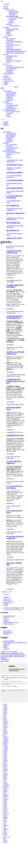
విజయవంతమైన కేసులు (11, 68)
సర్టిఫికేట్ (8, 32)
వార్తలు (5, 64)
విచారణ (8, 277)
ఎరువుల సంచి (9, 43)
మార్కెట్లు (5, 37)
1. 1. (2, 591)
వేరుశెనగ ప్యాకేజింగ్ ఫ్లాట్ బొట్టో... (14, 188)
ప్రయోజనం (11, 22)
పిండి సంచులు (9, 46)
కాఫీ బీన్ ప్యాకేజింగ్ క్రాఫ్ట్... (13, 205)
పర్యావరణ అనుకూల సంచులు (13, 44)
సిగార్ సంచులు (9, 48)
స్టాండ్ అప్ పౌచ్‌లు (10, 9)
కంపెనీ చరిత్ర (9, 57)
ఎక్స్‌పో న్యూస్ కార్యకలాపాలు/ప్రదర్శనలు (15, 67)
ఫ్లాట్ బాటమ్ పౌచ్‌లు (13, 11)
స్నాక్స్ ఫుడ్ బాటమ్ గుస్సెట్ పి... (14, 238)
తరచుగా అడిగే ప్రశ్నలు (8, 624)
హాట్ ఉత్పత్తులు (14, 653)
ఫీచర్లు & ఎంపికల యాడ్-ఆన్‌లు (16, 17)
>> (8, 591)
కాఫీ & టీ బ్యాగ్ (9, 40)
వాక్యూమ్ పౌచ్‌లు (10, 106)
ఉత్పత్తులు (5, 8)
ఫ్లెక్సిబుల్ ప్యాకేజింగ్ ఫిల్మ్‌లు (12, 16)
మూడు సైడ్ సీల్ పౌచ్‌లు (14, 25)
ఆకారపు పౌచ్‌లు (10, 98)
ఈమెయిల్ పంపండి (5, 661)
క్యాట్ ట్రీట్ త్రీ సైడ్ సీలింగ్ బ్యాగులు (15, 435)
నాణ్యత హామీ (9, 35)
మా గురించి (5, 54)
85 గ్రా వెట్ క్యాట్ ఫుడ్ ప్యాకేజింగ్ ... (15, 180)
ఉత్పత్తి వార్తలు (9, 72)
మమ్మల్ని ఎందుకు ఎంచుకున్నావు (13, 60)
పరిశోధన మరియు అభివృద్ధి (12, 29)
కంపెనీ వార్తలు (9, 65)
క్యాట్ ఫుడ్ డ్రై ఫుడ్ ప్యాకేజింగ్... (14, 172)
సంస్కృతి (5, 619)
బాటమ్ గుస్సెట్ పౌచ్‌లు (11, 92)
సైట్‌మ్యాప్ (21, 653)
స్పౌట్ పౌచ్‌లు (12, 14)
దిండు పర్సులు (9, 103)
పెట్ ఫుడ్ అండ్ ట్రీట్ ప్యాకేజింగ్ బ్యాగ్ (14, 41)
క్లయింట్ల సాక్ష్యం (9, 70)
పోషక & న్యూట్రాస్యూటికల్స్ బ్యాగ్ (13, 49)
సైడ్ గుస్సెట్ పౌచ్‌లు (13, 13)
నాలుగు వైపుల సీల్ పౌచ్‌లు (12, 105)
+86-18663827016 (7, 609)
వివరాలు (12, 277)
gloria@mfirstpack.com (17, 609)
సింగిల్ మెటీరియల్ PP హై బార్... (14, 165)
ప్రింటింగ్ (11, 21)
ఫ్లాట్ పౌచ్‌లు (9, 24)
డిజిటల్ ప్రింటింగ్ (9, 30)
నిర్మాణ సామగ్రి (12, 19)
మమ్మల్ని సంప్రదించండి (8, 73)
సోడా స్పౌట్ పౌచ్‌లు (8, 656)
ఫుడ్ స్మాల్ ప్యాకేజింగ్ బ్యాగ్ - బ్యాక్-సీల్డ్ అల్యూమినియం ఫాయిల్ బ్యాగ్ (15, 381)
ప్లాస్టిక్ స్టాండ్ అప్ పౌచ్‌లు (19, 656)
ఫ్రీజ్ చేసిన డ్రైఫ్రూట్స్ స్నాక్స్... (13, 222)
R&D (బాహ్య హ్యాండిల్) (8, 640)
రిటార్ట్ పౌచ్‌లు (9, 100)
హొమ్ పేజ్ (5, 6)
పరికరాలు (8, 33)
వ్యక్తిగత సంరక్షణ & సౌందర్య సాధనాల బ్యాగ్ (16, 51)
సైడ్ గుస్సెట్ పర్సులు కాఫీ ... (13, 230)
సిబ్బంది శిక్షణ (9, 59)
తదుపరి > (5, 591)
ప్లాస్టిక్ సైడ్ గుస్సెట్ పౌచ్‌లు (14, 654)
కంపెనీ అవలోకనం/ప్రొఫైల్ (11, 56)
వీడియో (8, 62)
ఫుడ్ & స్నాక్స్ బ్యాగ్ (10, 38)
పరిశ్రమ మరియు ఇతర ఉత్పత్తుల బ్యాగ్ (15, 52)
